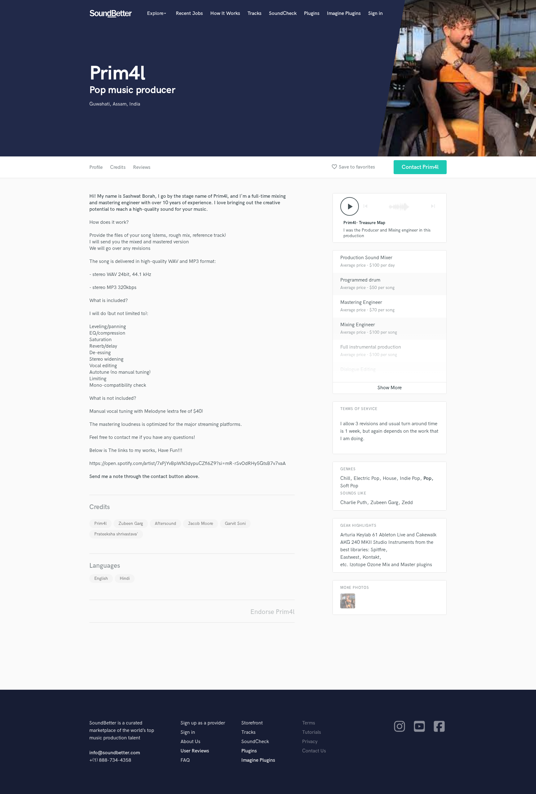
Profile (96, 167)
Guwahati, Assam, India (114, 104)
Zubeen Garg (130, 523)
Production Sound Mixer (366, 258)
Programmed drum (360, 280)
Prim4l (100, 523)
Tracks (254, 13)
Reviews (141, 167)
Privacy (310, 742)
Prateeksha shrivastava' (116, 534)
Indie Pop (410, 478)
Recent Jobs (189, 13)
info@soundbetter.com (114, 753)
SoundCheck (283, 13)
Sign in (375, 13)
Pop (427, 478)
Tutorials (311, 732)
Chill (345, 478)
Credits (118, 167)
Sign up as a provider (203, 723)
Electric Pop (366, 478)
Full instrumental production (370, 347)
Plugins (311, 13)
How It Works (225, 13)
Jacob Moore (200, 523)
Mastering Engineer (361, 302)
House (389, 478)
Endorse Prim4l (272, 612)
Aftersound (165, 523)
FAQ (185, 760)
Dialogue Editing (358, 369)
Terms (308, 723)
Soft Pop (349, 486)
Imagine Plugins (344, 13)
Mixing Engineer (357, 325)
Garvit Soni (235, 523)
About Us (190, 742)
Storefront (252, 723)
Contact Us (314, 751)
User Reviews (195, 751)
